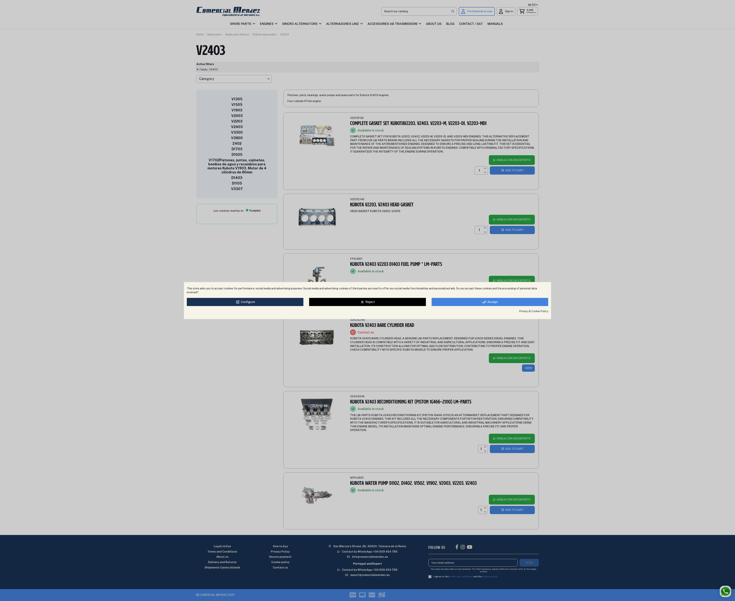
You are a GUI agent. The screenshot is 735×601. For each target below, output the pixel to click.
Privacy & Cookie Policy (533, 311)
